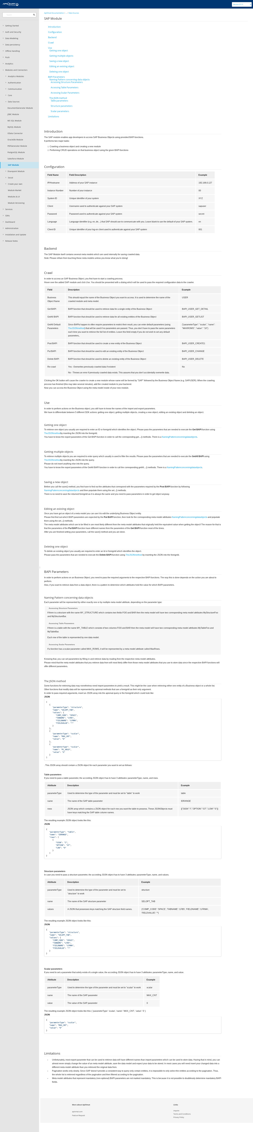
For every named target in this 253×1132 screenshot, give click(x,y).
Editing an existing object (61, 66)
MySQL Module (14, 127)
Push (7, 57)
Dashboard (10, 222)
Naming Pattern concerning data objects (69, 79)
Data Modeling (11, 38)
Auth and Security (13, 32)
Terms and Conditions (182, 1114)
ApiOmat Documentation (54, 13)
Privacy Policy (178, 1117)
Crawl (51, 42)
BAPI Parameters (56, 76)
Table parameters (59, 100)
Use (50, 47)
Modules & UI (14, 196)
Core (10, 95)
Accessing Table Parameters (64, 87)
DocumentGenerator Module (20, 108)
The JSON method (58, 98)
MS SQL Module (14, 120)
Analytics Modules (16, 76)
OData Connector (15, 133)
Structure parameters (61, 105)
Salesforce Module (16, 158)
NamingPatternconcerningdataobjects (179, 437)
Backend (52, 37)
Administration (11, 228)
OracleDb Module (15, 139)
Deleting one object (59, 71)
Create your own (15, 184)
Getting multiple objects (61, 55)
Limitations (53, 116)
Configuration (55, 32)
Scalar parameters (60, 111)
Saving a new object (59, 61)
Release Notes (11, 241)
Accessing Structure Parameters (67, 82)
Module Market (14, 190)
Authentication (14, 82)
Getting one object (58, 50)
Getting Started (12, 25)
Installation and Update (15, 234)
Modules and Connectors (16, 70)
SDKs (7, 215)
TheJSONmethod (76, 328)
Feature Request (78, 1115)
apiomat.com (77, 1111)
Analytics (9, 63)
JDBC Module (13, 114)
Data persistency (12, 44)
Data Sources (14, 101)
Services (9, 209)
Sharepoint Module (16, 171)
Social (10, 177)
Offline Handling (12, 51)
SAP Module (13, 165)
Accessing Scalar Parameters (65, 92)
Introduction (54, 26)
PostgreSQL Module (16, 152)
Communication (15, 89)
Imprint (176, 1110)
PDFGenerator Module (17, 146)
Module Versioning (16, 203)
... (66, 13)
